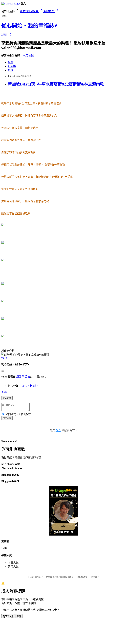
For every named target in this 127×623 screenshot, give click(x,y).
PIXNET (38, 577)
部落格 (12, 66)
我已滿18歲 (8, 616)
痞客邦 (20, 376)
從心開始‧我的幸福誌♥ (29, 26)
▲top (4, 391)
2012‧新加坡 (30, 385)
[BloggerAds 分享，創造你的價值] (63, 491)
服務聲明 (95, 577)
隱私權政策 (82, 577)
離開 (19, 616)
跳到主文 (6, 34)
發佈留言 (7, 418)
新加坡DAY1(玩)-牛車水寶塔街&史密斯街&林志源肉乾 (56, 84)
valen (4, 357)
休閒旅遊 (28, 55)
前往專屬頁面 (63, 511)
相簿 (10, 62)
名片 (10, 70)
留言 (27, 376)
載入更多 (7, 398)
